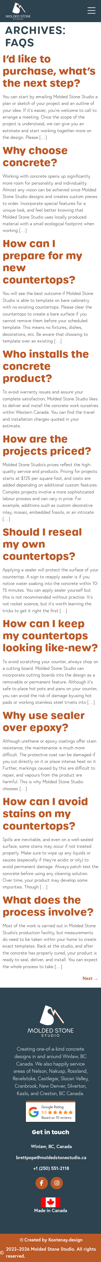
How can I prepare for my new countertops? (42, 262)
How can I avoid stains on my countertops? (45, 814)
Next (90, 978)
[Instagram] (57, 1183)
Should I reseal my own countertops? (42, 544)
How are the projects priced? (47, 445)
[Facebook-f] (41, 1183)
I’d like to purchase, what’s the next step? (49, 71)
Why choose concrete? (35, 156)
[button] (91, 10)
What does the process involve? (48, 906)
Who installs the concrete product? (46, 366)
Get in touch (50, 1132)
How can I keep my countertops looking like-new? (50, 636)
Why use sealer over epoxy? (44, 721)
